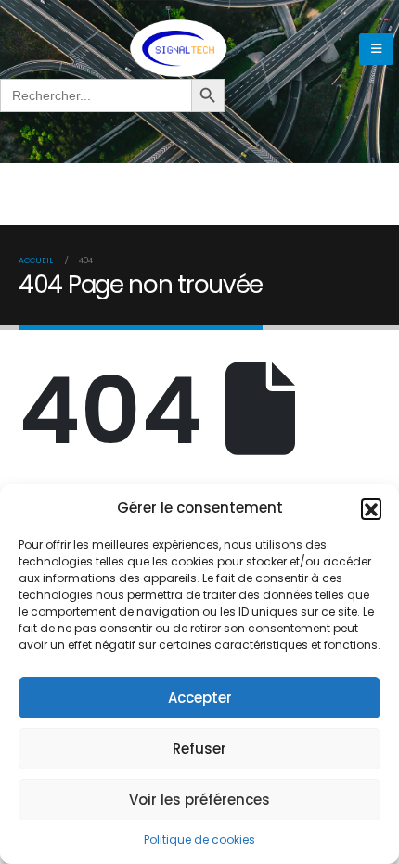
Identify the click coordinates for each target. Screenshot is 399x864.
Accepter (200, 697)
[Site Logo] (178, 49)
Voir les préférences (199, 799)
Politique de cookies (199, 839)
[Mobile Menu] (376, 49)
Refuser (199, 748)
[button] (371, 508)
